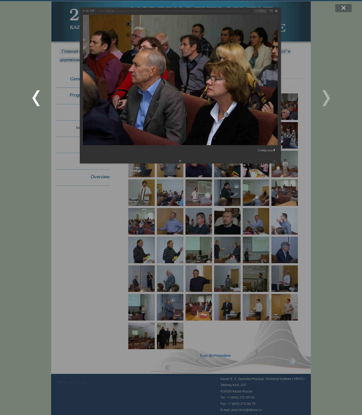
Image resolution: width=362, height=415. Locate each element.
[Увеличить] (271, 11)
